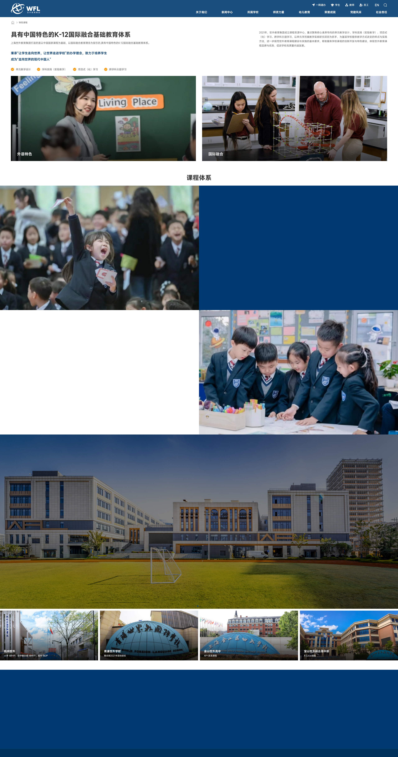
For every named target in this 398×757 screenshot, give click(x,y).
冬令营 (14, 717)
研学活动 (16, 693)
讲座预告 (77, 706)
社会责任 (381, 12)
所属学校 (253, 12)
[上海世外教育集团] (25, 8)
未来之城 (16, 701)
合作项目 (77, 712)
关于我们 (201, 12)
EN (377, 5)
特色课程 (23, 22)
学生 (337, 5)
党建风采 (355, 12)
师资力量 (278, 12)
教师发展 (77, 693)
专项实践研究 (46, 706)
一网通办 (321, 5)
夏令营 (14, 712)
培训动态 (77, 701)
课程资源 (44, 693)
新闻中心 (227, 12)
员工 (366, 5)
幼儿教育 (304, 12)
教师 (351, 5)
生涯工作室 (17, 706)
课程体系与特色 (47, 701)
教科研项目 (45, 712)
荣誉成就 (330, 12)
